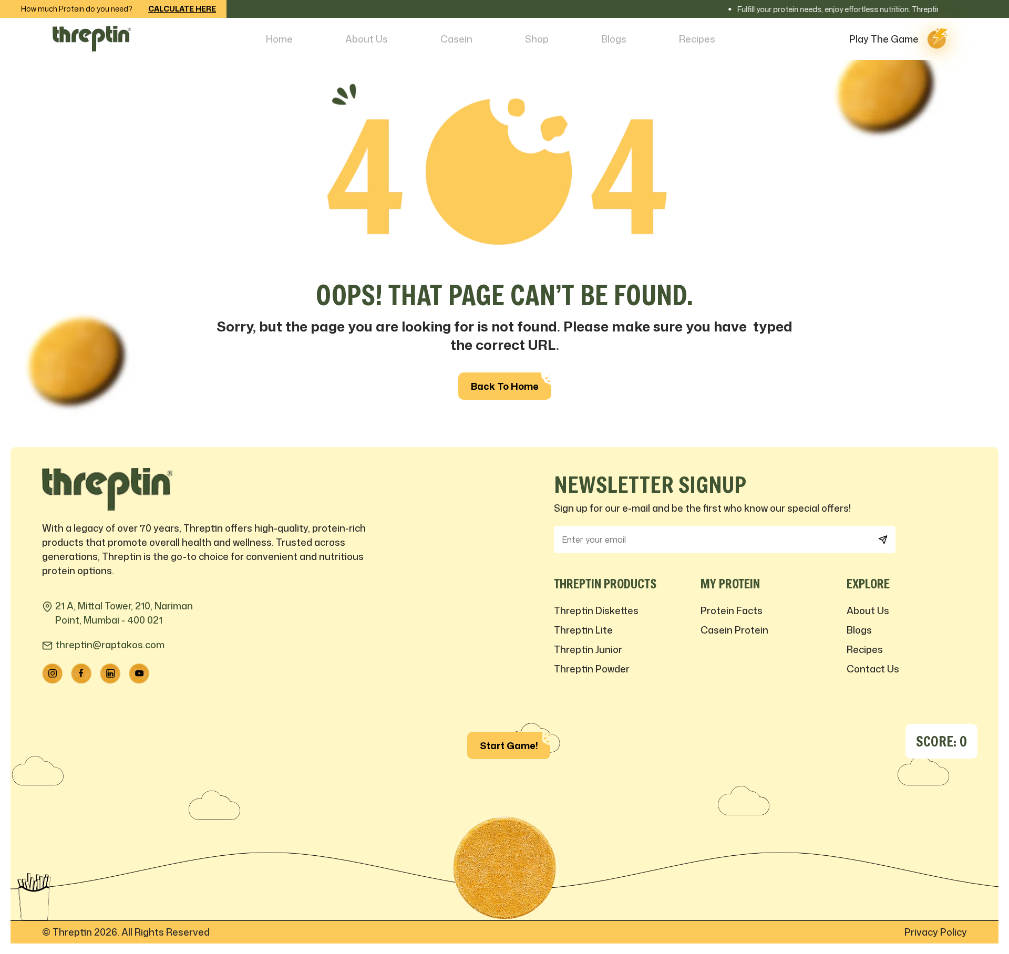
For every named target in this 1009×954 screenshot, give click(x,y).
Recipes (697, 39)
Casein (456, 39)
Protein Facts (732, 610)
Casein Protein (734, 630)
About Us (366, 39)
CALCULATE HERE (182, 9)
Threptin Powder (592, 669)
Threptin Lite (583, 630)
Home (279, 39)
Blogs (613, 39)
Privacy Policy (935, 932)
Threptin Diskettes (596, 610)
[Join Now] (883, 540)
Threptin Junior (588, 649)
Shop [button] (537, 39)
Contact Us (873, 669)
